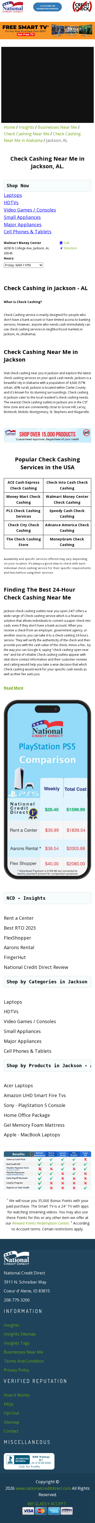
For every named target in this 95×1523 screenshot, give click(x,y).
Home (9, 127)
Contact (11, 1431)
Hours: (9, 258)
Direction (70, 248)
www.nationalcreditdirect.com (43, 1488)
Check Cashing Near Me (26, 134)
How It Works (17, 1395)
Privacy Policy (16, 1370)
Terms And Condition (24, 1361)
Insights (26, 127)
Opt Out (11, 1413)
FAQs (8, 1404)
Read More (13, 687)
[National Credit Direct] (13, 6)
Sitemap (11, 1422)
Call (66, 243)
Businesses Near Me (57, 127)
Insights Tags (17, 1343)
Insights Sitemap (20, 1334)
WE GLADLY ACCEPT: (47, 1504)
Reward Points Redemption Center (40, 1223)
